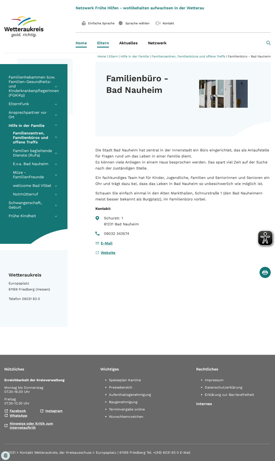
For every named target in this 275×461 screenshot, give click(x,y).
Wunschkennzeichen (126, 417)
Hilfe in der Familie (135, 56)
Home (102, 56)
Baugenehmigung (123, 402)
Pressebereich (120, 387)
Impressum (214, 380)
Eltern (113, 56)
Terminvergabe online (127, 409)
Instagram (54, 411)
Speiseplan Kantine (125, 380)
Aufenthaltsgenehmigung (130, 395)
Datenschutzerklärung (223, 387)
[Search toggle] (268, 43)
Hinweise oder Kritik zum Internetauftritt (31, 425)
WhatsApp (18, 415)
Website (108, 252)
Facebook (18, 411)
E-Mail (106, 243)
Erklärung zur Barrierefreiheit (229, 395)
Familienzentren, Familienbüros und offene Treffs (188, 56)
